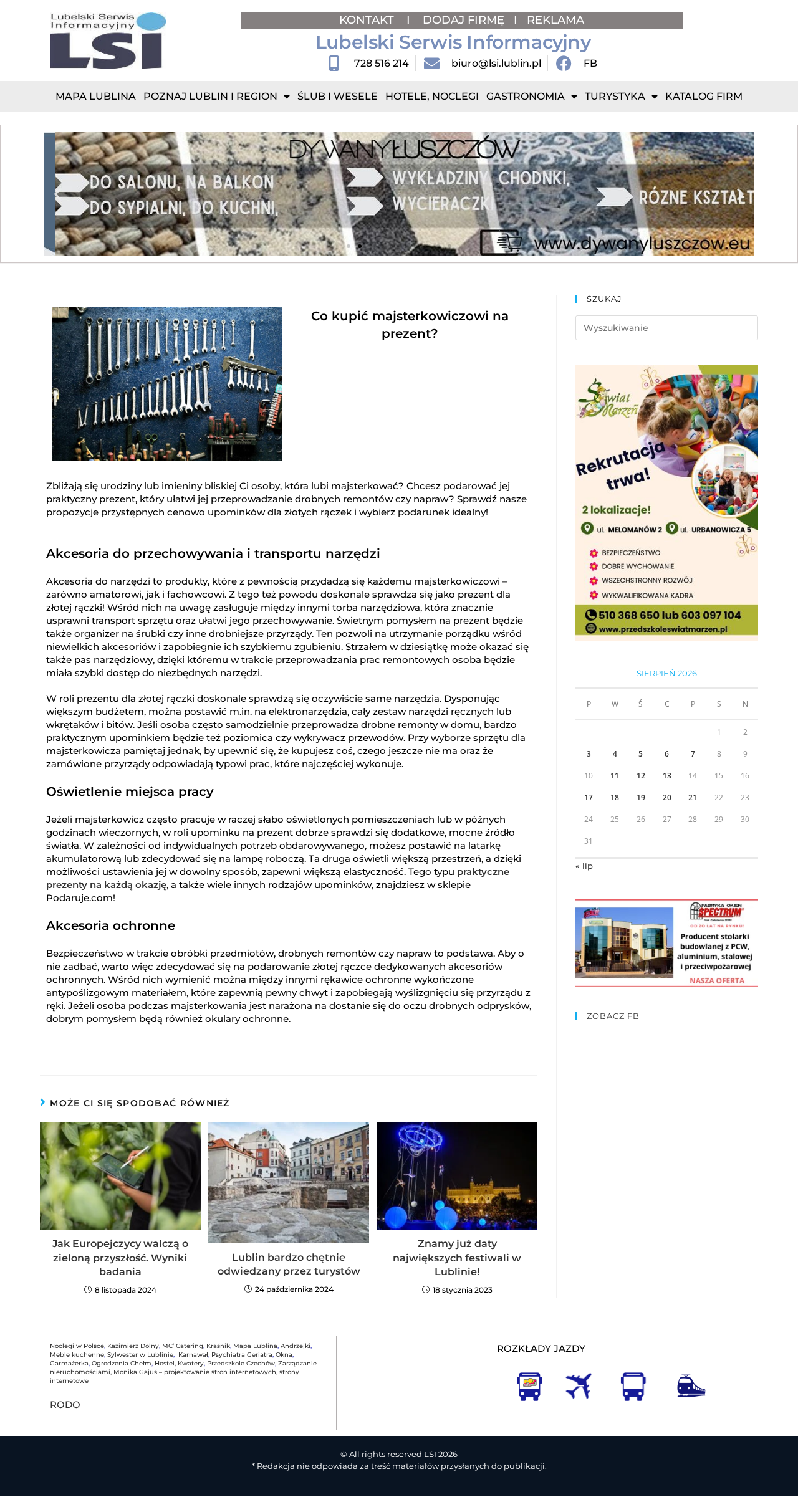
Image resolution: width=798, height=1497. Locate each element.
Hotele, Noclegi (432, 96)
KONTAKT (368, 20)
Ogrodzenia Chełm (121, 1363)
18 (614, 797)
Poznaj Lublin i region (210, 96)
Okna (284, 1355)
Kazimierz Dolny (133, 1346)
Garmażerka (69, 1363)
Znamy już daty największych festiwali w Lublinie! (457, 1258)
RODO (65, 1404)
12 (641, 775)
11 (614, 775)
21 (692, 797)
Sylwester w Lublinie (140, 1355)
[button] (57, 194)
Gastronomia (525, 96)
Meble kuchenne (77, 1355)
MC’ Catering (182, 1346)
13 (667, 775)
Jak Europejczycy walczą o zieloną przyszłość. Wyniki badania (120, 1258)
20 (667, 797)
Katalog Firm (704, 96)
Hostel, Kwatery (179, 1363)
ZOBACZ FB (613, 1016)
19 (641, 797)
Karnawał (192, 1355)
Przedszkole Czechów (241, 1363)
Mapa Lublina (95, 96)
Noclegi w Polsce (77, 1346)
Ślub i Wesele (337, 96)
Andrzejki (295, 1346)
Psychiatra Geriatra (241, 1355)
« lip (584, 866)
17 (588, 797)
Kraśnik (218, 1346)
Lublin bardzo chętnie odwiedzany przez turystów (289, 1264)
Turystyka (615, 96)
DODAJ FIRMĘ (463, 20)
